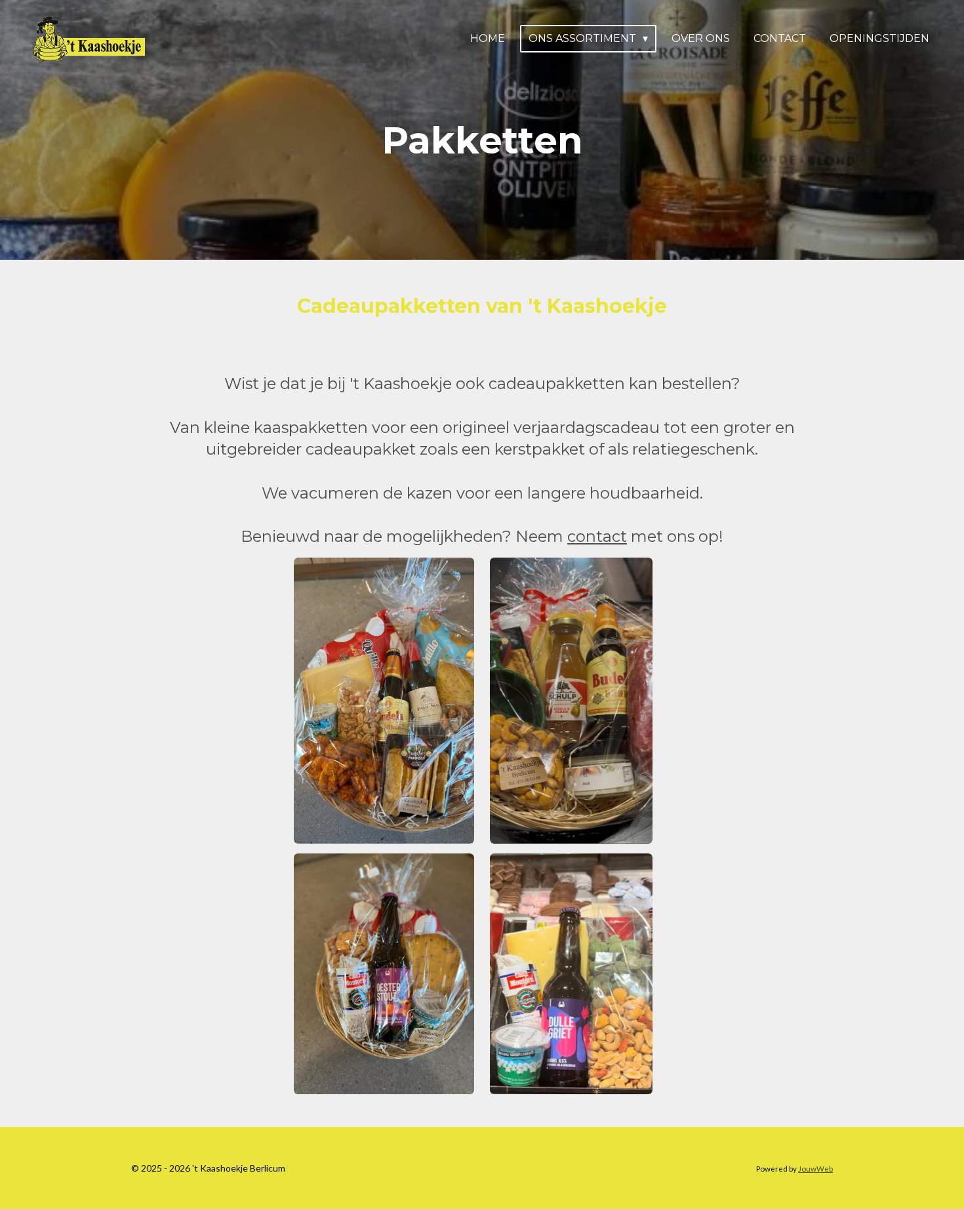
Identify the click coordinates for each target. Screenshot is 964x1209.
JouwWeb (815, 1168)
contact (597, 536)
